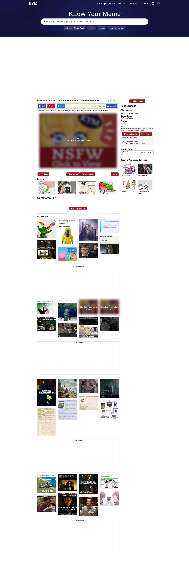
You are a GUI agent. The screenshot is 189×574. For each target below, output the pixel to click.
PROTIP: (41, 110)
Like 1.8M (112, 106)
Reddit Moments (132, 142)
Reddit (123, 123)
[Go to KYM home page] (33, 4)
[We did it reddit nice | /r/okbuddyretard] (78, 140)
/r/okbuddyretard (127, 130)
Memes (102, 28)
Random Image (88, 174)
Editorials (132, 3)
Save (52, 106)
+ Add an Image (137, 101)
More (144, 3)
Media (120, 3)
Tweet (61, 106)
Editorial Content (117, 28)
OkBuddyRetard (46, 100)
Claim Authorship (130, 134)
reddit (123, 128)
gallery (72, 110)
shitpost (150, 128)
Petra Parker (126, 175)
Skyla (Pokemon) (143, 175)
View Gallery (73, 174)
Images (91, 28)
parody (134, 128)
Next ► (114, 174)
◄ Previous (43, 174)
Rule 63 (124, 191)
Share (42, 106)
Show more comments (78, 208)
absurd (128, 128)
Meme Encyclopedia (104, 3)
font (142, 130)
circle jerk (142, 128)
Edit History (145, 134)
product (137, 130)
